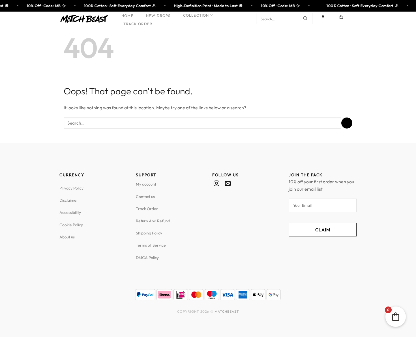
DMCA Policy (147, 257)
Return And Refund (153, 220)
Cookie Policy (71, 224)
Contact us (145, 196)
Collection (196, 15)
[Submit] (305, 19)
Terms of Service (151, 245)
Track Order (137, 23)
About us (67, 237)
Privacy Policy (71, 188)
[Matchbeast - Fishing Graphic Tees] (84, 18)
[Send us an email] (228, 184)
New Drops (158, 15)
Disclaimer (68, 200)
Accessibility (70, 212)
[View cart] (341, 18)
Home (127, 15)
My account (146, 184)
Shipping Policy (149, 233)
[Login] (323, 18)
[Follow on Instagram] (216, 184)
